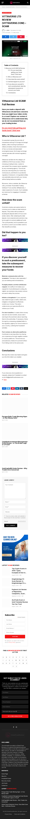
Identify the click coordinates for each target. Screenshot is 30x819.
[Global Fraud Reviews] (15, 2)
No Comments (6, 32)
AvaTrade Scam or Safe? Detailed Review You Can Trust (20, 602)
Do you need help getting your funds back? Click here (16, 72)
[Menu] (3, 2)
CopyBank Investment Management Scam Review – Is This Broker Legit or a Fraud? (14, 443)
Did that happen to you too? (16, 81)
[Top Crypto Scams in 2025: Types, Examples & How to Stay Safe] (6, 571)
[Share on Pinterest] (21, 36)
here (5, 379)
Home (3, 7)
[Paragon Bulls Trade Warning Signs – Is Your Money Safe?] (15, 406)
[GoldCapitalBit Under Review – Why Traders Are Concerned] (15, 458)
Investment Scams (10, 7)
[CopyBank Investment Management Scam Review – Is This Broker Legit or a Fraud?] (15, 431)
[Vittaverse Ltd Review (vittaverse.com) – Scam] (15, 56)
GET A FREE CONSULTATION (15, 716)
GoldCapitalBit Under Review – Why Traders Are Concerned (14, 469)
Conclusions (12, 93)
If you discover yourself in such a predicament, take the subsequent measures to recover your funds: (17, 87)
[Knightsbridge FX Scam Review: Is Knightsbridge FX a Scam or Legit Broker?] (6, 582)
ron (8, 30)
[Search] (27, 2)
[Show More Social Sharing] (26, 36)
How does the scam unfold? (16, 79)
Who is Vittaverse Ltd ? (15, 77)
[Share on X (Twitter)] (13, 36)
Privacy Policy (12, 642)
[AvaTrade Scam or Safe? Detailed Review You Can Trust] (6, 603)
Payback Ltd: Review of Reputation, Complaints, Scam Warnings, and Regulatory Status (19, 594)
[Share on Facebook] (5, 36)
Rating (6, 521)
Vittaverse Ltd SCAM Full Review (15, 68)
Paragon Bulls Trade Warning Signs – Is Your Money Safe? (14, 417)
